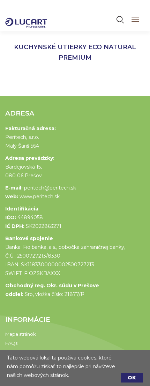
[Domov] (26, 18)
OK (132, 377)
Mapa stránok (20, 334)
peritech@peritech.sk (50, 188)
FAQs (11, 343)
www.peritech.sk (40, 196)
